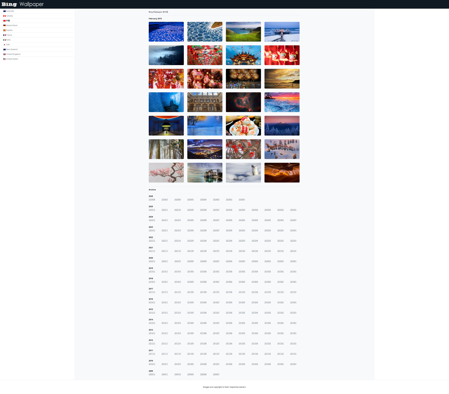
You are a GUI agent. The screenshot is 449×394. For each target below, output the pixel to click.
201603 (267, 302)
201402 (280, 323)
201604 (255, 302)
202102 (280, 251)
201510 (177, 312)
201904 (255, 271)
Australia (10, 11)
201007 (216, 364)
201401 (293, 323)
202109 (190, 251)
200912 (152, 374)
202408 (203, 220)
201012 (152, 364)
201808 (203, 281)
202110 (177, 251)
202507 (216, 209)
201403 (267, 323)
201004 (255, 364)
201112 (152, 353)
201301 (293, 333)
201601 (293, 302)
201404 (255, 323)
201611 (165, 302)
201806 (229, 281)
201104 (255, 353)
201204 (255, 343)
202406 (229, 220)
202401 (293, 220)
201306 (229, 333)
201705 (242, 292)
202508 (203, 209)
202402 (280, 220)
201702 (280, 292)
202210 (177, 240)
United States (12, 59)
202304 (255, 230)
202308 (203, 230)
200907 (216, 374)
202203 (267, 240)
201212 (152, 343)
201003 (267, 364)
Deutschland (11, 25)
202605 (190, 199)
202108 (203, 251)
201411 (165, 323)
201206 (229, 343)
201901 (293, 271)
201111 (165, 353)
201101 (293, 353)
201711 (165, 292)
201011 (165, 364)
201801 (293, 281)
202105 (242, 251)
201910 (177, 271)
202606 (177, 199)
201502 (280, 312)
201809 (190, 281)
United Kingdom (13, 54)
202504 (255, 209)
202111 (165, 251)
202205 (242, 240)
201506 (229, 312)
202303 (267, 230)
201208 (203, 343)
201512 (152, 312)
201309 (190, 333)
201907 (216, 271)
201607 (216, 302)
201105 (242, 353)
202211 (165, 240)
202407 (216, 220)
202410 (177, 220)
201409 (190, 323)
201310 (177, 333)
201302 (280, 333)
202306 (229, 230)
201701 (293, 292)
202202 (280, 240)
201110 (177, 353)
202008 (203, 261)
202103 (267, 251)
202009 (190, 261)
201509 (190, 312)
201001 (293, 364)
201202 (280, 343)
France (9, 35)
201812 (152, 281)
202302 (280, 230)
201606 (229, 302)
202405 (242, 220)
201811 (165, 281)
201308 (203, 333)
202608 (152, 199)
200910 (177, 374)
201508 (203, 312)
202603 (216, 199)
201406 (229, 323)
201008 (203, 364)
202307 (216, 230)
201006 (229, 364)
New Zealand (12, 49)
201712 (152, 292)
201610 (177, 302)
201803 (267, 281)
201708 (203, 292)
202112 (152, 251)
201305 (242, 333)
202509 (190, 209)
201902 (280, 271)
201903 (267, 271)
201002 (280, 364)
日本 (8, 44)
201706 (229, 292)
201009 (190, 364)
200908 (203, 374)
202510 (177, 209)
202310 (177, 230)
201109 (190, 353)
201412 (152, 323)
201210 (177, 343)
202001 (293, 261)
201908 (203, 271)
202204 (255, 240)
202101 (293, 251)
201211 (165, 343)
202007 (216, 261)
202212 (152, 240)
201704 (255, 292)
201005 (242, 364)
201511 (165, 312)
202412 (152, 220)
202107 (216, 251)
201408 (203, 323)
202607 (165, 199)
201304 (255, 333)
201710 (177, 292)
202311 (165, 230)
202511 (165, 209)
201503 (267, 312)
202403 (267, 220)
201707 (216, 292)
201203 (267, 343)
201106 (229, 353)
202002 (280, 261)
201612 (152, 302)
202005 (242, 261)
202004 (255, 261)
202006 (229, 261)
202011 (165, 261)
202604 (203, 199)
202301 (293, 230)
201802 (280, 281)
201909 (190, 271)
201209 (190, 343)
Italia (8, 39)
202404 (255, 220)
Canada (9, 15)
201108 (203, 353)
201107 (216, 353)
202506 (229, 209)
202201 (293, 240)
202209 (190, 240)
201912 (152, 271)
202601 (242, 199)
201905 (242, 271)
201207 (216, 343)
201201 (293, 343)
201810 (177, 281)
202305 (242, 230)
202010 (177, 261)
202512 (152, 209)
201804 (255, 281)
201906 (229, 271)
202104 (255, 251)
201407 (216, 323)
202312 (152, 230)
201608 (203, 302)
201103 (267, 353)
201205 (242, 343)
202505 (242, 209)
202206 (229, 240)
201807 (216, 281)
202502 (280, 209)
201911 (165, 271)
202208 (203, 240)
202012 (152, 261)
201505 (242, 312)
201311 (165, 333)
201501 (293, 312)
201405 (242, 323)
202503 (267, 209)
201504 (255, 312)
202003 (267, 261)
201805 (242, 281)
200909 (190, 374)
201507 (216, 312)
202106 (229, 251)
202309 (190, 230)
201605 (242, 302)
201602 (280, 302)
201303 (267, 333)
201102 (280, 353)
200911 (165, 374)
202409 (190, 220)
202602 (229, 199)
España (9, 30)
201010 (177, 364)
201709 (190, 292)
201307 (216, 333)
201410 (177, 323)
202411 (165, 220)
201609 (190, 302)
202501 (293, 209)
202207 (216, 240)
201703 (267, 292)
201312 (152, 333)
